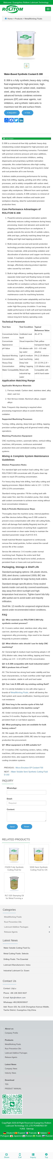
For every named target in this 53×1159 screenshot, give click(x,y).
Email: (10, 799)
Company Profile (11, 1033)
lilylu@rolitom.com (18, 997)
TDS (28, 113)
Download (9, 1080)
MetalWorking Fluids (33, 19)
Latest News (10, 1064)
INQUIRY (12, 113)
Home (10, 19)
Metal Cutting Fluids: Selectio (16, 953)
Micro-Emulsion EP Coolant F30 (29, 768)
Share (6, 1157)
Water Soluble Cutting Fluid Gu (17, 948)
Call (19, 1157)
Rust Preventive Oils (12, 922)
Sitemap (30, 1129)
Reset (26, 826)
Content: (11, 809)
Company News (11, 1069)
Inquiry (33, 1157)
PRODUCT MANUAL (13, 1089)
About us (9, 1029)
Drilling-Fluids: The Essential (16, 959)
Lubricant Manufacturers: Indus (17, 965)
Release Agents (11, 932)
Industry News (10, 1073)
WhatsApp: (12, 788)
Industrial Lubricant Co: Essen (16, 970)
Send (12, 827)
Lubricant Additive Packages (16, 927)
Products (19, 19)
